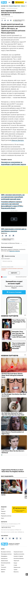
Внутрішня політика (6, 551)
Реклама (3, 513)
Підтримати (20, 2)
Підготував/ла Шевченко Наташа (10, 243)
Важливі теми (4, 6)
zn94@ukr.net (18, 529)
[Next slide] (26, 6)
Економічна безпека (19, 558)
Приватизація (4, 560)
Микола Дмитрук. (17, 140)
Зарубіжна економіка (19, 554)
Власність (16, 571)
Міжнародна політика (6, 554)
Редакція (3, 511)
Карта (2, 518)
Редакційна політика (6, 515)
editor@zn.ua (21, 532)
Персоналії (16, 560)
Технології (3, 567)
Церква (3, 571)
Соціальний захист (18, 551)
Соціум (15, 563)
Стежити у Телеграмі (15, 292)
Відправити (14, 272)
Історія (15, 565)
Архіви (2, 509)
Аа (13, 2)
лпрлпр (3, 494)
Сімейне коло (17, 567)
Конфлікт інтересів (18, 556)
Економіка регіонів (5, 562)
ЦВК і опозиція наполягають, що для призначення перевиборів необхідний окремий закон (13, 197)
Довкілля (3, 569)
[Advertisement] (14, 180)
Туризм (15, 569)
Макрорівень (4, 556)
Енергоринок (4, 558)
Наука (2, 565)
